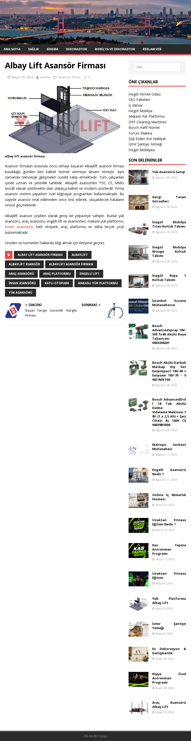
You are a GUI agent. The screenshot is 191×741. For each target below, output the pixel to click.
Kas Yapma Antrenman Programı (169, 549)
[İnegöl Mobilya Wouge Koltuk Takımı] (138, 257)
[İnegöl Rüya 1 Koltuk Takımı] (138, 285)
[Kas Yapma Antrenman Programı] (138, 555)
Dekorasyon (76, 49)
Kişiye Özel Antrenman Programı (169, 678)
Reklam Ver (152, 49)
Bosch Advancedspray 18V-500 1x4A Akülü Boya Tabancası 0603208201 (169, 334)
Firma (76, 77)
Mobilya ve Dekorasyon (115, 49)
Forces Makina (140, 133)
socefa (45, 77)
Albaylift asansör (24, 264)
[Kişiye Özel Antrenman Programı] (138, 684)
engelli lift (89, 274)
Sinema (52, 49)
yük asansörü (20, 292)
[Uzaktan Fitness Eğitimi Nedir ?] (138, 530)
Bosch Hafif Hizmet (144, 127)
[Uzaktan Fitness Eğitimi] (138, 583)
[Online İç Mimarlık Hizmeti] (138, 505)
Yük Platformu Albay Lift (169, 600)
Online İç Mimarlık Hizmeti (169, 497)
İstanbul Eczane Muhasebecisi (169, 302)
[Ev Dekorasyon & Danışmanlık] (138, 658)
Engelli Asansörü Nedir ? (169, 471)
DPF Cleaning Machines (148, 122)
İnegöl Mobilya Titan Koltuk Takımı (169, 224)
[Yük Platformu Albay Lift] (138, 608)
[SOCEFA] (95, 41)
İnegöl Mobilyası (142, 149)
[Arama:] (157, 67)
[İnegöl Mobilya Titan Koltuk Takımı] (138, 232)
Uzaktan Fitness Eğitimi (169, 575)
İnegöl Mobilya (140, 110)
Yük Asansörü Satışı (168, 172)
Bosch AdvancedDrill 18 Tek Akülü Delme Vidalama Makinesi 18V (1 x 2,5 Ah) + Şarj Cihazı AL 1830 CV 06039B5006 (169, 412)
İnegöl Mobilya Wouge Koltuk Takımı (169, 251)
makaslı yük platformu (98, 283)
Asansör (64, 77)
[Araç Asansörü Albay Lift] (138, 712)
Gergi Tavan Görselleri (169, 199)
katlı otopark (57, 283)
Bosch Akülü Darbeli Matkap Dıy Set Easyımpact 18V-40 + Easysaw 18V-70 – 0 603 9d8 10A (169, 371)
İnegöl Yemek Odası (145, 94)
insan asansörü (19, 226)
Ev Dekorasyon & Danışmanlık (169, 651)
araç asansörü (21, 274)
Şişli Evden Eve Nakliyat (147, 138)
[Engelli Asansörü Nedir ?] (138, 479)
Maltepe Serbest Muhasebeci (169, 446)
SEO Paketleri (139, 99)
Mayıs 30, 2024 (22, 77)
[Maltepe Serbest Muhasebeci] (138, 454)
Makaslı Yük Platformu (147, 116)
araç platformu (57, 274)
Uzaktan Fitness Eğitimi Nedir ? (169, 522)
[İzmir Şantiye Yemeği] (138, 633)
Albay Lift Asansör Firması (40, 255)
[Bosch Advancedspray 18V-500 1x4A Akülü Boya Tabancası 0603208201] (138, 335)
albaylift (80, 255)
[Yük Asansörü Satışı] (138, 182)
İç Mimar (136, 105)
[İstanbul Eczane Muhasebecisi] (138, 310)
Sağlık (33, 49)
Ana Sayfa (12, 49)
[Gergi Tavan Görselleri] (138, 207)
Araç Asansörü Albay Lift (169, 704)
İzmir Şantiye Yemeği (145, 144)
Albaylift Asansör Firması (71, 264)
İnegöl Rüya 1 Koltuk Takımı (169, 277)
